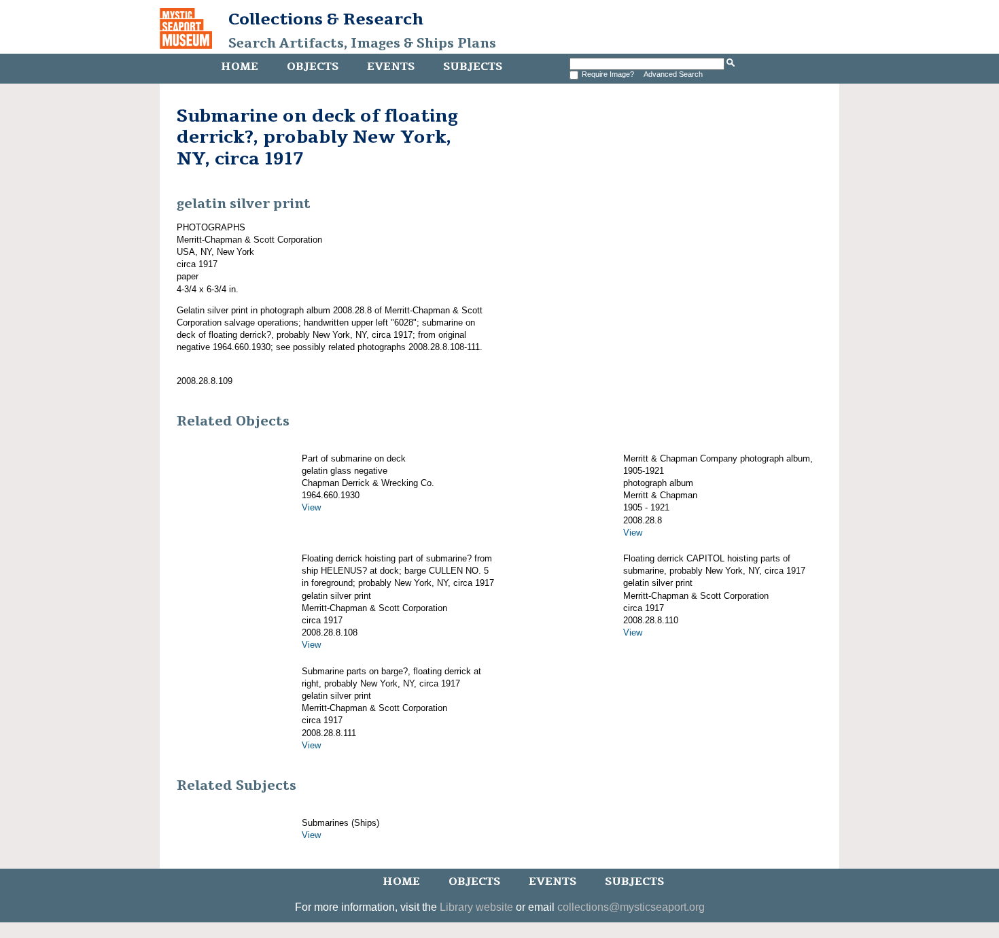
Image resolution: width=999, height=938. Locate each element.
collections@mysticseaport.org (631, 907)
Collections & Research (325, 19)
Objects (312, 66)
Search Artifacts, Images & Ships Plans (362, 43)
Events (391, 66)
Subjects (472, 66)
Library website (476, 907)
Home (239, 66)
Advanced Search (673, 74)
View (311, 507)
